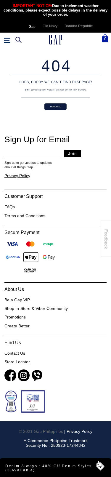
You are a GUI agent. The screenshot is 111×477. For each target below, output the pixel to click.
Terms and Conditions (24, 215)
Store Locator (17, 361)
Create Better (17, 326)
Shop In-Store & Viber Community (36, 308)
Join (72, 153)
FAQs (9, 206)
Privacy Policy (17, 175)
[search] (18, 39)
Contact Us (14, 353)
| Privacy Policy (78, 431)
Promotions (15, 317)
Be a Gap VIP (17, 299)
